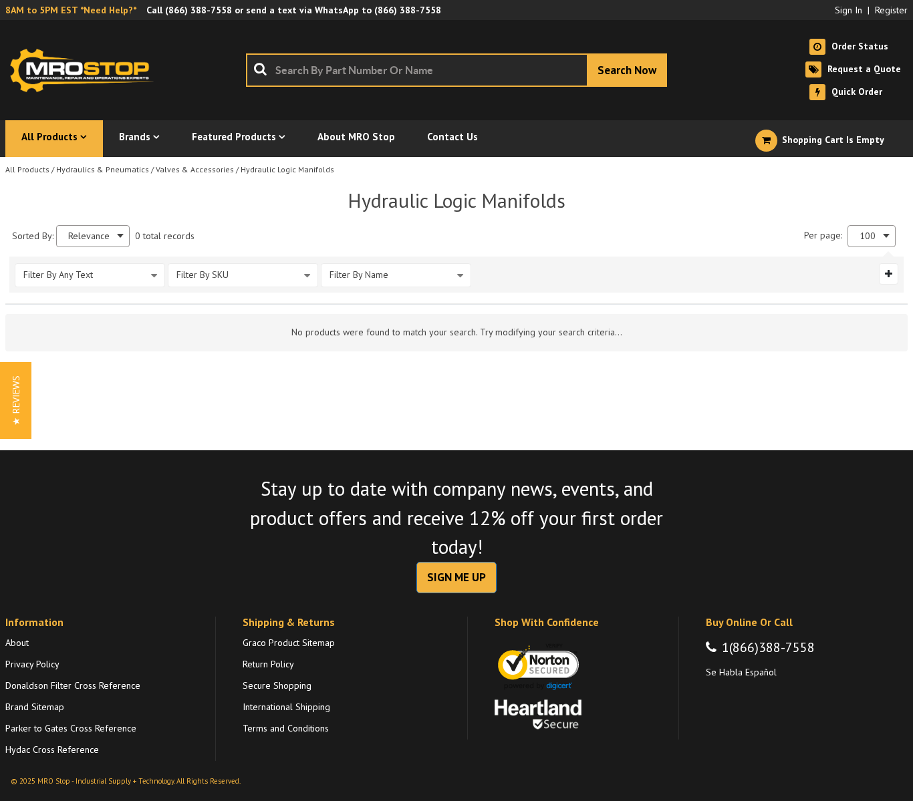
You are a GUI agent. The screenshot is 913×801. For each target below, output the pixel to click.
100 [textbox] (868, 236)
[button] (15, 400)
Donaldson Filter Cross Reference (72, 685)
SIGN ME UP (456, 577)
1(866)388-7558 (768, 647)
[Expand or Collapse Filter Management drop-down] (888, 274)
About (17, 643)
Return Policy (268, 664)
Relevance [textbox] (89, 236)
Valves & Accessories (195, 169)
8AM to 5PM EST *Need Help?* (70, 10)
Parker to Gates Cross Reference (70, 728)
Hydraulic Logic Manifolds (287, 169)
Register (891, 10)
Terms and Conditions (286, 728)
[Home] (85, 70)
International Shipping (286, 707)
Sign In (848, 10)
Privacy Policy (32, 664)
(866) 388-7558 (198, 10)
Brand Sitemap (34, 707)
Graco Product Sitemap (289, 643)
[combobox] (456, 70)
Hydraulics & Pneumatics (102, 169)
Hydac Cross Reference (52, 750)
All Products (27, 169)
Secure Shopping (277, 685)
